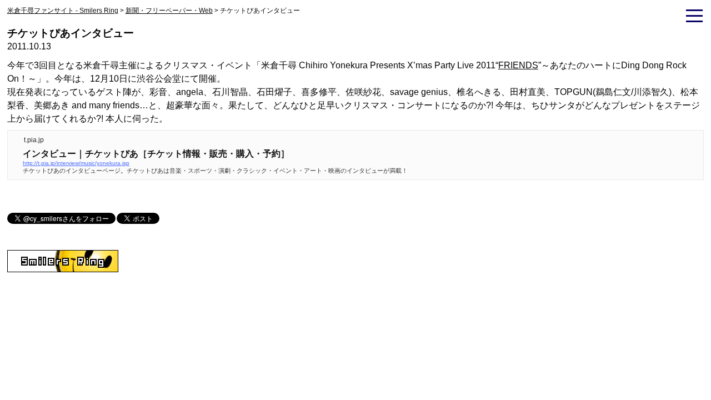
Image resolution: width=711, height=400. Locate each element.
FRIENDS (518, 65)
